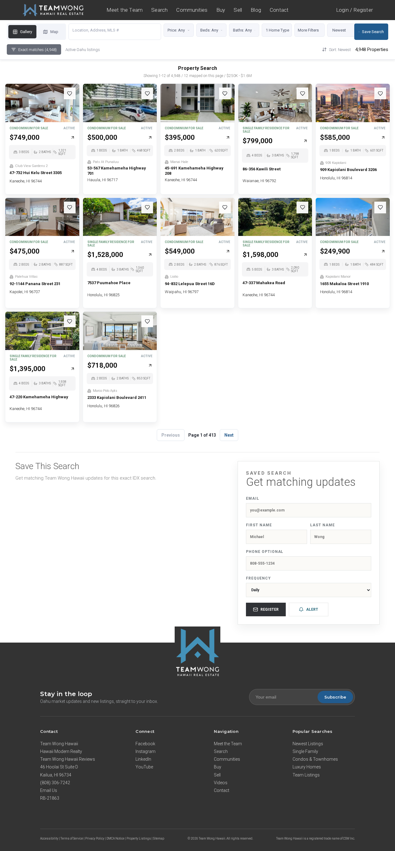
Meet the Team (124, 10)
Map (54, 31)
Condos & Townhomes (315, 759)
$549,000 (180, 251)
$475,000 (25, 251)
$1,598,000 (260, 255)
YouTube (144, 766)
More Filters (308, 30)
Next (229, 435)
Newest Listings (308, 743)
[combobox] (115, 30)
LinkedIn (143, 759)
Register (269, 609)
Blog (256, 10)
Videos (220, 782)
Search (159, 10)
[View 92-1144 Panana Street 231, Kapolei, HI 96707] (42, 217)
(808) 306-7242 (55, 782)
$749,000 (25, 137)
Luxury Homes (307, 766)
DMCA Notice (115, 838)
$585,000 (335, 137)
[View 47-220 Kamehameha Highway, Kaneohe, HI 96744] (42, 331)
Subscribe (335, 697)
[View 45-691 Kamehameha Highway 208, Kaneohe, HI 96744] (197, 103)
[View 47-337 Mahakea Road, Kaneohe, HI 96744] (275, 217)
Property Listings (139, 838)
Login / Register (354, 10)
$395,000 (180, 137)
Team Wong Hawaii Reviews (67, 759)
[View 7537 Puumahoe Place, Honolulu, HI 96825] (120, 217)
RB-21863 (49, 798)
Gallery (26, 31)
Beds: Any (209, 30)
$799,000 (257, 141)
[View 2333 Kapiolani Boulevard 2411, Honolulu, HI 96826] (120, 331)
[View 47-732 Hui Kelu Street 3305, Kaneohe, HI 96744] (42, 103)
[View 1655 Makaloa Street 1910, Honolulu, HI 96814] (353, 217)
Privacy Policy (94, 838)
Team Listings (306, 774)
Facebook (145, 743)
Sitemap (158, 838)
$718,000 (102, 365)
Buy (220, 10)
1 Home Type (277, 30)
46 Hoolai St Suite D (59, 766)
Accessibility (49, 838)
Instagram (145, 751)
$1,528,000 (105, 255)
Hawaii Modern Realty (61, 751)
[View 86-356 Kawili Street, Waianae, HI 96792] (275, 103)
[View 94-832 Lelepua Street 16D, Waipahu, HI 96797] (197, 217)
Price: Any (176, 30)
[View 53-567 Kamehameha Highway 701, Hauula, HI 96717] (120, 103)
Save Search (373, 31)
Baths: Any (242, 30)
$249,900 (335, 251)
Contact (279, 10)
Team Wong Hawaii (59, 743)
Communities (191, 10)
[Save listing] (70, 93)
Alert (312, 609)
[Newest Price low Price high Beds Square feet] (344, 32)
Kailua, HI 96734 (55, 774)
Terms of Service (71, 838)
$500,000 (102, 137)
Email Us (48, 790)
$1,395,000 (27, 369)
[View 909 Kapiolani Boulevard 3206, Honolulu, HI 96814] (353, 103)
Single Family (305, 751)
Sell (238, 10)
